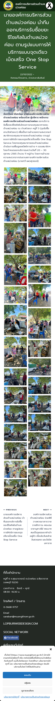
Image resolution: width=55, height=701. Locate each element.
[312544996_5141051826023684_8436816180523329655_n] (15, 270)
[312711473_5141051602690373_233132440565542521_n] (39, 348)
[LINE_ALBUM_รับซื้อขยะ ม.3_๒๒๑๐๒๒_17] (15, 487)
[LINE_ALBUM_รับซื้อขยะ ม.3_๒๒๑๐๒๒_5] (39, 404)
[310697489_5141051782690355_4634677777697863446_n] (15, 194)
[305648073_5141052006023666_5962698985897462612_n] (39, 176)
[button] (50, 649)
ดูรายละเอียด (27, 690)
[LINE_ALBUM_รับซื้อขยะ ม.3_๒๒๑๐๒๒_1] (15, 377)
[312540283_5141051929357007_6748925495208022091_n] (39, 255)
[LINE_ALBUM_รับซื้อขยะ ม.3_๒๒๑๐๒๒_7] (39, 422)
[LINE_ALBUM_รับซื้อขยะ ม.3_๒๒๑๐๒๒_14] (39, 459)
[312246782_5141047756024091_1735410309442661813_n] (15, 213)
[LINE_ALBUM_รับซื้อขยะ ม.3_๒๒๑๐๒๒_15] (15, 469)
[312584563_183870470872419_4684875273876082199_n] (39, 295)
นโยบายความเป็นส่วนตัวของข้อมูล (35, 696)
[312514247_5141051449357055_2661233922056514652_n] (39, 237)
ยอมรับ (27, 675)
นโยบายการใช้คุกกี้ (11, 696)
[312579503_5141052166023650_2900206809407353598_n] (39, 274)
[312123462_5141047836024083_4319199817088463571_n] (39, 194)
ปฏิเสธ (27, 682)
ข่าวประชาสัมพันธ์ (36, 77)
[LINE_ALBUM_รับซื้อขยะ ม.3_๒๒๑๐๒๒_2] (39, 385)
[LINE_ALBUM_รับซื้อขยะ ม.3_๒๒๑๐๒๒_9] (15, 432)
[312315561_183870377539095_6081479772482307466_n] (39, 216)
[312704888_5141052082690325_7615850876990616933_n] (39, 323)
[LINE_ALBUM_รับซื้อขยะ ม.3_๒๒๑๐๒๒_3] (15, 395)
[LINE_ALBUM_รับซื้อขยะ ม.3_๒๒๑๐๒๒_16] (39, 477)
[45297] (15, 176)
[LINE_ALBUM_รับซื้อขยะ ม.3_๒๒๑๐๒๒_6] (15, 413)
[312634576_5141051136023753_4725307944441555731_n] (15, 295)
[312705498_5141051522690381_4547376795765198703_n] (15, 352)
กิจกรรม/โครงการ (19, 77)
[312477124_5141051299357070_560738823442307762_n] (15, 238)
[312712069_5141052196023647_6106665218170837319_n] (39, 367)
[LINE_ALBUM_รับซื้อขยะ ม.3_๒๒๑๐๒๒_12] (39, 440)
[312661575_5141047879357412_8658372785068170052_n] (15, 320)
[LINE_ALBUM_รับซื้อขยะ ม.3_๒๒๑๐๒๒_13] (15, 450)
